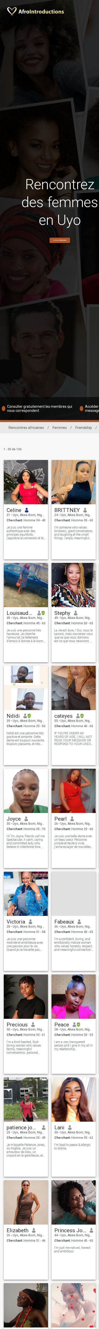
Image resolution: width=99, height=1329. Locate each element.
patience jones (22, 1127)
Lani (59, 1127)
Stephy (62, 613)
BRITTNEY (67, 510)
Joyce (14, 819)
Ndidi (13, 716)
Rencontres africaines (26, 428)
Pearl (60, 819)
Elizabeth (17, 1230)
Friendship (83, 428)
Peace (61, 1025)
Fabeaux (64, 922)
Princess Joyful (70, 1230)
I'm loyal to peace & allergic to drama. (72, 1146)
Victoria (16, 922)
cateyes (63, 716)
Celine (14, 510)
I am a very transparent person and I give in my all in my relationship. (73, 1045)
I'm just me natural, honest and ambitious (72, 1249)
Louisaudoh (20, 613)
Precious (17, 1025)
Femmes (60, 428)
